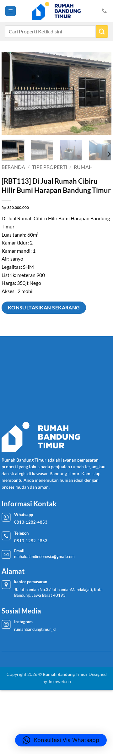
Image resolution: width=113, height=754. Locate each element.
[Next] (101, 93)
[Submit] (102, 31)
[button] (10, 11)
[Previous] (11, 93)
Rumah (83, 167)
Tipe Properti (49, 167)
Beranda (13, 167)
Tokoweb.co (59, 681)
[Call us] (104, 11)
